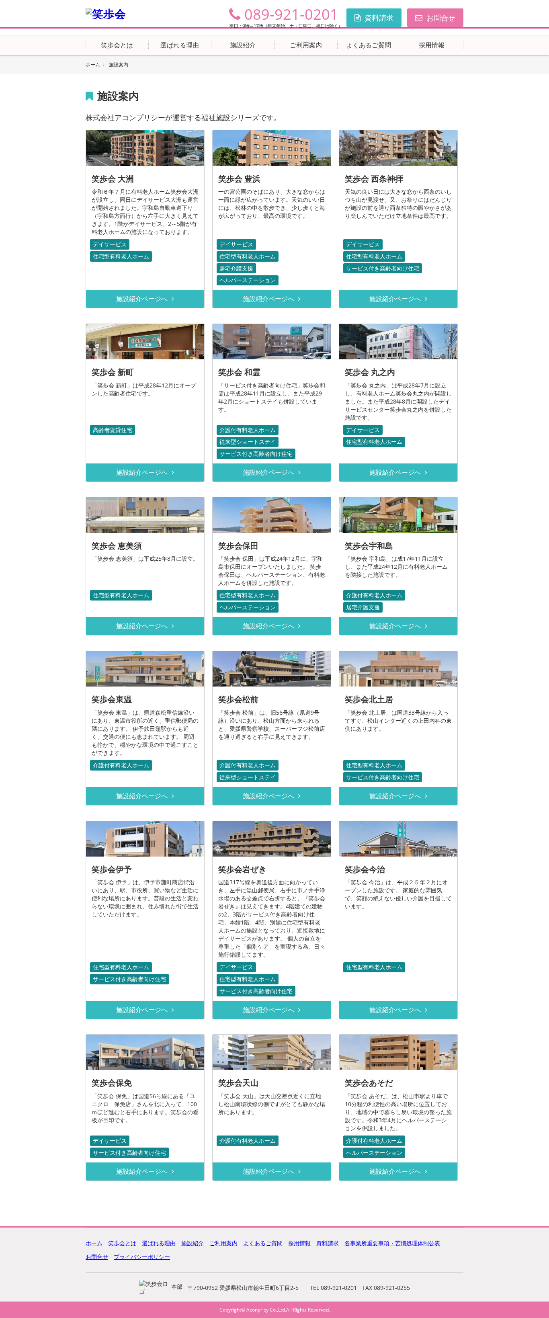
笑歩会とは (117, 45)
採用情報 (432, 45)
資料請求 (379, 18)
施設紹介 (243, 45)
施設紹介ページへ (142, 298)
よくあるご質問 (368, 45)
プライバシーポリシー (142, 1257)
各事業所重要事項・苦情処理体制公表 (392, 1243)
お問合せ (440, 18)
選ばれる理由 (179, 45)
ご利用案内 (306, 45)
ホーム (93, 64)
